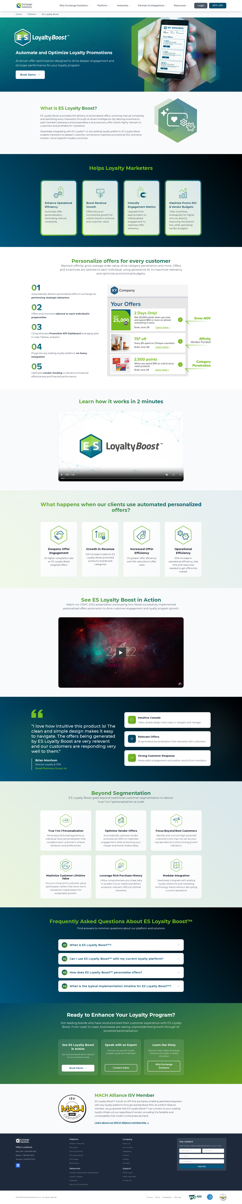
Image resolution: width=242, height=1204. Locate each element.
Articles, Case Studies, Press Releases (83, 1173)
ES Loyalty (73, 1147)
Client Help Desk (129, 1176)
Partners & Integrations (151, 5)
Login (201, 5)
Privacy (150, 1197)
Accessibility (167, 1197)
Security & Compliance (78, 1184)
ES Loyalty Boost (76, 1155)
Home (19, 14)
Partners (126, 1163)
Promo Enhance (76, 1151)
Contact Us (127, 1180)
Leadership (127, 1151)
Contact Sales (121, 1067)
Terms (157, 1197)
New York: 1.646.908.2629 (26, 1151)
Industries (122, 5)
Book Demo (28, 74)
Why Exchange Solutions (74, 5)
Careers (126, 1159)
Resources (180, 5)
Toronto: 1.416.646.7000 (25, 1159)
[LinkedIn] (18, 1165)
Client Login (127, 1173)
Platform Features (76, 1143)
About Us (126, 1143)
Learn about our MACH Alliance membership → (122, 1122)
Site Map (177, 1197)
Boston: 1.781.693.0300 (25, 1155)
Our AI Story (128, 1147)
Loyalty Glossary (76, 1176)
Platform (102, 5)
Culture (126, 1155)
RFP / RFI (217, 5)
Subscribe (202, 1166)
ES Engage (73, 1159)
